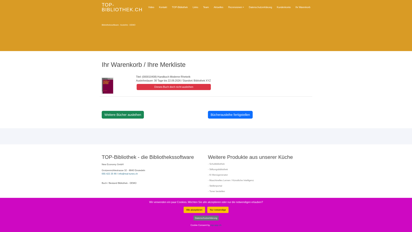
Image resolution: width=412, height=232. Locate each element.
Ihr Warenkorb (302, 7)
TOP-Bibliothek (180, 7)
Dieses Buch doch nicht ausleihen (173, 87)
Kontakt (163, 7)
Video (151, 7)
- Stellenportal (215, 186)
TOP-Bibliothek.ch (122, 7)
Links (195, 7)
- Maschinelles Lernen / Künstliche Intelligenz (231, 180)
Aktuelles (218, 7)
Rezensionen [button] (235, 7)
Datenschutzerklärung (260, 7)
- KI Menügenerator (218, 175)
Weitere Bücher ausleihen (122, 114)
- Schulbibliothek (216, 164)
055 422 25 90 (109, 173)
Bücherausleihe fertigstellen (230, 114)
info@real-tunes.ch (128, 173)
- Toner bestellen (216, 191)
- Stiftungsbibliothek (218, 169)
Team (206, 7)
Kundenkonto (284, 7)
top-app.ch (216, 225)
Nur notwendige (218, 209)
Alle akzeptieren (194, 209)
